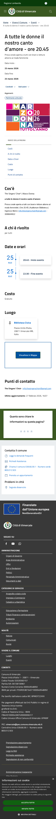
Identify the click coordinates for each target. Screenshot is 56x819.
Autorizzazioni (12, 623)
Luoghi (9, 655)
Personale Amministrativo (17, 576)
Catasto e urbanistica (15, 602)
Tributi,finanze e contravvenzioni (20, 614)
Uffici (8, 564)
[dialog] (28, 797)
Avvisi (8, 644)
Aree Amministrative (15, 560)
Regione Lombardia (12, 3)
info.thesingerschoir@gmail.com (32, 211)
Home (5, 22)
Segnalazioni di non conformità (19, 759)
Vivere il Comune (20, 22)
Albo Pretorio (12, 776)
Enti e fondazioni (13, 568)
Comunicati (11, 639)
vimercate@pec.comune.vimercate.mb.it (24, 724)
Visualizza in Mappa (28, 355)
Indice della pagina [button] (16, 140)
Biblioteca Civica (22, 322)
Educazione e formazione (17, 610)
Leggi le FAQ (11, 751)
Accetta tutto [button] (28, 803)
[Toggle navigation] (5, 11)
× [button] (53, 779)
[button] (28, 814)
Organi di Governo (14, 555)
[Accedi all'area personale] (45, 3)
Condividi (9, 86)
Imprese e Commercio (15, 597)
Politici (9, 572)
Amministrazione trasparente (19, 772)
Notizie (9, 635)
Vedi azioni (22, 86)
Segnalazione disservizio (16, 746)
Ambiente (10, 618)
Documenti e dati (13, 580)
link (3, 797)
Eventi (34, 22)
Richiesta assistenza (15, 755)
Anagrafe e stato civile (16, 593)
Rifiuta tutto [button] (28, 809)
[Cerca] (50, 11)
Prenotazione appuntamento (18, 742)
